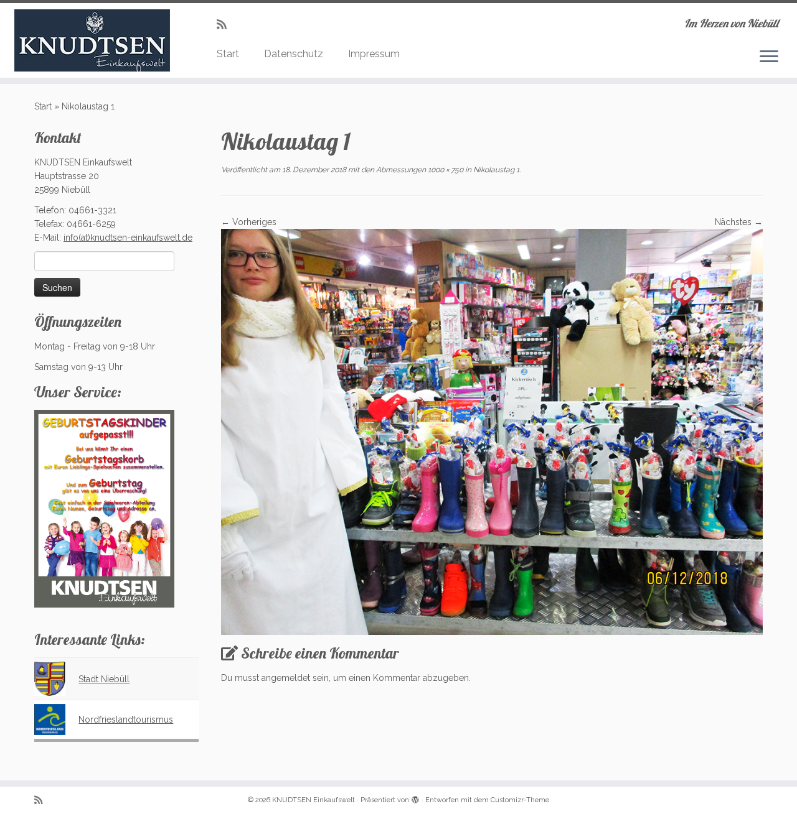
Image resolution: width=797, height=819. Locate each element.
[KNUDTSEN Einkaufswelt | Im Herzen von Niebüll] (92, 40)
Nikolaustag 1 (495, 169)
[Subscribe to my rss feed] (226, 24)
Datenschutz (293, 54)
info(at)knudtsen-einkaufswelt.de (128, 238)
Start (228, 54)
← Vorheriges (248, 222)
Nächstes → (739, 222)
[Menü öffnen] (769, 57)
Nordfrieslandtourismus (125, 719)
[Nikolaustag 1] (492, 431)
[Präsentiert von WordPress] (415, 798)
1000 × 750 (444, 169)
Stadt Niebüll (104, 679)
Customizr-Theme (520, 800)
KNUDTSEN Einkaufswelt (313, 800)
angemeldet (286, 678)
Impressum (374, 54)
